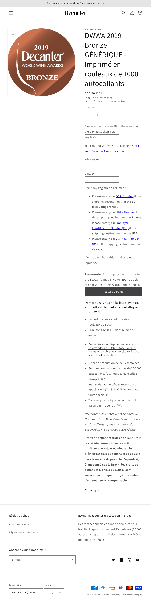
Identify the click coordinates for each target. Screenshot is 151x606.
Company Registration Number (105, 188)
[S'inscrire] (71, 560)
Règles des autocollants (23, 532)
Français (51, 592)
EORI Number (125, 196)
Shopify (138, 594)
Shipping (89, 97)
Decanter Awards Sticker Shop (107, 594)
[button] (11, 13)
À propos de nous (19, 524)
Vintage (90, 174)
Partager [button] (94, 490)
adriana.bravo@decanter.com (114, 384)
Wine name (92, 159)
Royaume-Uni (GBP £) (23, 592)
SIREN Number (125, 212)
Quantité (89, 108)
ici (140, 534)
